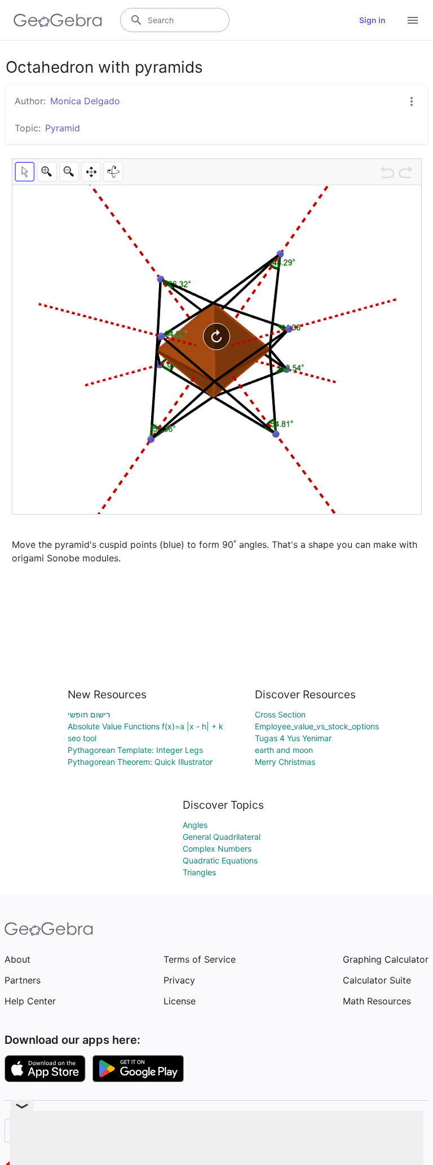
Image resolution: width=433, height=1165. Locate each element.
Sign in (372, 20)
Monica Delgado (85, 101)
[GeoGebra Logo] (58, 20)
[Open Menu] (412, 20)
